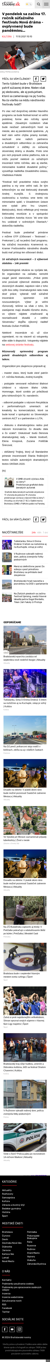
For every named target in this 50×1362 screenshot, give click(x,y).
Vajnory (31, 1256)
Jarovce (6, 1250)
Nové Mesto (8, 1261)
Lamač (5, 1257)
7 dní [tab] (45, 532)
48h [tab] (39, 532)
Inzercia (6, 1293)
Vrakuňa (31, 1260)
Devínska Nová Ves (12, 1243)
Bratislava (7, 1232)
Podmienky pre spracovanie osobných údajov (21, 1288)
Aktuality (7, 1190)
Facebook (7, 1308)
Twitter (6, 1312)
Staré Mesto (33, 1253)
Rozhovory (7, 1194)
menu (46, 4)
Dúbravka (7, 1246)
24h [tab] (34, 532)
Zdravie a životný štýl (13, 1205)
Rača (29, 1242)
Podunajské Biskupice (33, 1237)
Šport (5, 1216)
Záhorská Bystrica (36, 1264)
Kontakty (7, 1280)
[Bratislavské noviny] (11, 4)
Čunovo (6, 1235)
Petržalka (32, 1232)
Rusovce (31, 1245)
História (6, 1212)
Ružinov (31, 1249)
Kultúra (7, 36)
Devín (5, 1239)
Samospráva (8, 1197)
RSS (4, 1304)
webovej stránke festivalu (19, 344)
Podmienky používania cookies (18, 1283)
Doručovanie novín (12, 1300)
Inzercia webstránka (12, 1297)
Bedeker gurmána (11, 1208)
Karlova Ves (8, 1254)
